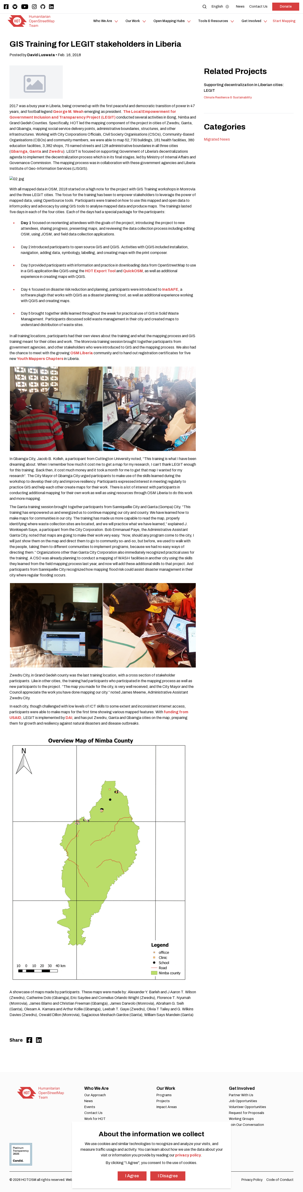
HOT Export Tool (100, 271)
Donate (286, 6)
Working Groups (241, 1119)
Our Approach (95, 1095)
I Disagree (168, 1176)
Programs (164, 1095)
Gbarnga (19, 151)
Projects (163, 1101)
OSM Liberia (81, 353)
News (88, 1101)
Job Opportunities (243, 1101)
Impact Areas (166, 1107)
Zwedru (56, 151)
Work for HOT (95, 1119)
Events (89, 1107)
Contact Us (93, 1113)
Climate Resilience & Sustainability (228, 97)
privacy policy (188, 1155)
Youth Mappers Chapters (40, 359)
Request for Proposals (246, 1113)
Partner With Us (241, 1095)
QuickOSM (133, 271)
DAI (69, 718)
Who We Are (96, 1088)
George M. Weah (68, 112)
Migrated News (217, 139)
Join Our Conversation (246, 1125)
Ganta (35, 151)
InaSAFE (170, 289)
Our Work (165, 1088)
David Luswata (41, 55)
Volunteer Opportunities (247, 1107)
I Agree (132, 1176)
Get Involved (242, 1088)
